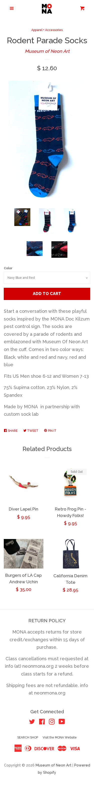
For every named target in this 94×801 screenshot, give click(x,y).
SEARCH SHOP (27, 737)
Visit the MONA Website (60, 737)
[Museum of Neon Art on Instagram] (52, 722)
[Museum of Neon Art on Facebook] (42, 722)
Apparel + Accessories (47, 30)
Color (8, 268)
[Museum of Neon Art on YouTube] (62, 722)
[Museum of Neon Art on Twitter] (32, 722)
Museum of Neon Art (47, 51)
